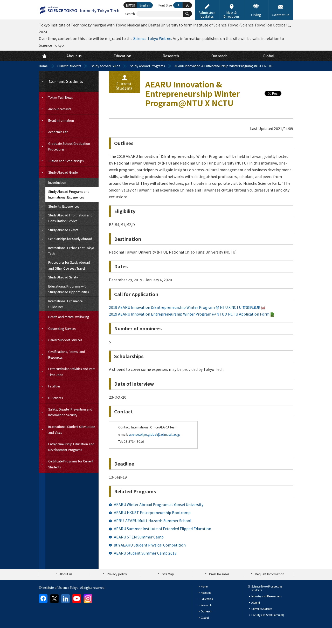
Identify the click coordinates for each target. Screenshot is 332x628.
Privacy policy (117, 574)
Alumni (255, 602)
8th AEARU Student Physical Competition (150, 545)
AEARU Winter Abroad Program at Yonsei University (158, 504)
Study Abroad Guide (105, 66)
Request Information (269, 574)
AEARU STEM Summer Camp (139, 537)
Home (43, 66)
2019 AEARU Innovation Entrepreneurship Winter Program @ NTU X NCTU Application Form (189, 314)
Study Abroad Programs (147, 66)
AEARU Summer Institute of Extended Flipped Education (162, 528)
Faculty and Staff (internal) (267, 615)
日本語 (130, 5)
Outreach (206, 611)
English (145, 5)
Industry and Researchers (266, 596)
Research (206, 605)
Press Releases (219, 574)
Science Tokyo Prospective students (266, 588)
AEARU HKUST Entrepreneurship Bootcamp (152, 512)
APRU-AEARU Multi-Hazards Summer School (152, 520)
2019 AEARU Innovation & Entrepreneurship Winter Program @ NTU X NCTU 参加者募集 (184, 307)
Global (205, 617)
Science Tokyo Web (150, 38)
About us (65, 574)
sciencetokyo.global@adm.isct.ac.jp (154, 434)
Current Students (69, 66)
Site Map (168, 574)
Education (207, 599)
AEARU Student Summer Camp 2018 (145, 553)
